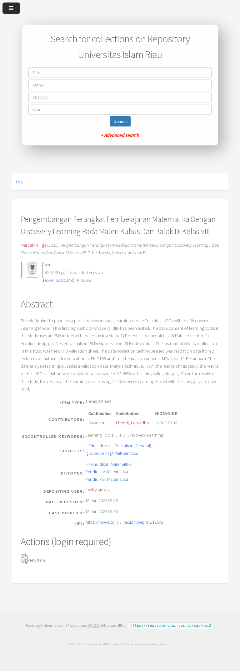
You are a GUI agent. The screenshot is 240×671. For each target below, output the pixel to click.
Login (21, 182)
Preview (84, 280)
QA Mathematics (123, 453)
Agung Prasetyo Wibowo (154, 644)
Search (120, 121)
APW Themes (112, 644)
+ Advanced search (120, 135)
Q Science (94, 453)
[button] (24, 559)
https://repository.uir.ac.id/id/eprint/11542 (124, 522)
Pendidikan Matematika (110, 464)
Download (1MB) (58, 280)
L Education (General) (131, 445)
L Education (96, 445)
